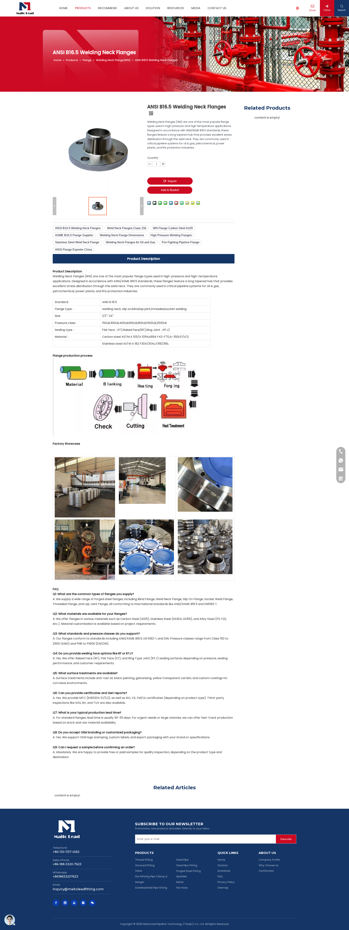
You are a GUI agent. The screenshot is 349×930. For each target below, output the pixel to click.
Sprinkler (181, 876)
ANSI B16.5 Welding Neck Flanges (78, 228)
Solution (223, 865)
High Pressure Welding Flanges (171, 235)
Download (224, 871)
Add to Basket (170, 190)
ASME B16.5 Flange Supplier (74, 235)
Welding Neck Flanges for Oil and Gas (130, 242)
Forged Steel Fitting (188, 871)
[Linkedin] (65, 902)
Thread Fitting (144, 860)
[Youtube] (74, 902)
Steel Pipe (182, 860)
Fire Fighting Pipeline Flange (180, 242)
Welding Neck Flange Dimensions (122, 235)
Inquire (172, 181)
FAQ (220, 876)
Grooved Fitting (145, 865)
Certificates (266, 871)
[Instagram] (83, 902)
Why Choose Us (268, 865)
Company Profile (269, 860)
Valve (138, 871)
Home (221, 860)
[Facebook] (56, 902)
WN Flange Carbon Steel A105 (173, 228)
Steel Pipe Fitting (186, 865)
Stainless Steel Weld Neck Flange (77, 242)
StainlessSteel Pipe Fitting (151, 888)
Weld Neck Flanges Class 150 (126, 228)
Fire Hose (182, 888)
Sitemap (223, 888)
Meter (180, 882)
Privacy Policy (226, 882)
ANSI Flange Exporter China (73, 249)
